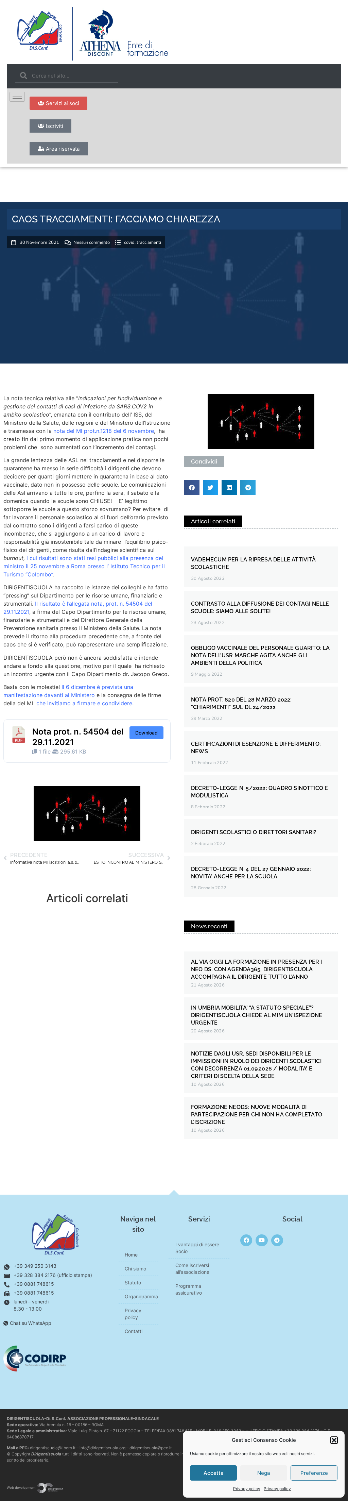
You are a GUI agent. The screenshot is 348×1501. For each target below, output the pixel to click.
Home (131, 1255)
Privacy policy (246, 1488)
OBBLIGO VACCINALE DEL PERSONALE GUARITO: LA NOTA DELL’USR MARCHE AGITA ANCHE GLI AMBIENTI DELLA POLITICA (260, 655)
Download (146, 733)
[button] (334, 1440)
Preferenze (314, 1473)
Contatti (133, 1331)
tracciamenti (149, 242)
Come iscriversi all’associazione (192, 1268)
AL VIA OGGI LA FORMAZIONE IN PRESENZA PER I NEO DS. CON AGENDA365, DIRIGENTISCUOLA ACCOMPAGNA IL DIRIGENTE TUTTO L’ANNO (256, 969)
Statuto (133, 1282)
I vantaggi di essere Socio (197, 1248)
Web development (21, 1487)
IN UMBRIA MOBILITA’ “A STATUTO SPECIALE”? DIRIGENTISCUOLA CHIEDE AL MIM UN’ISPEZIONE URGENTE (256, 1015)
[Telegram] (277, 1240)
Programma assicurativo (188, 1289)
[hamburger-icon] (17, 97)
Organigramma (141, 1296)
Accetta (214, 1473)
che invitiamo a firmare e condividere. (85, 703)
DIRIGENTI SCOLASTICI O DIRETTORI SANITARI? (253, 832)
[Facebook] (246, 1240)
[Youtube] (261, 1240)
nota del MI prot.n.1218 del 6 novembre (103, 430)
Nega (263, 1473)
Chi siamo (135, 1268)
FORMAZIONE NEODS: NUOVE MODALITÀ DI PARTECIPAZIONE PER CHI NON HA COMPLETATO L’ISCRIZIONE (256, 1114)
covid (129, 242)
